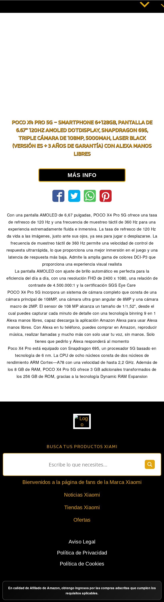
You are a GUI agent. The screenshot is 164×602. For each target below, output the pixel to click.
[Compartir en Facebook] (58, 196)
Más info (82, 175)
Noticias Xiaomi (82, 495)
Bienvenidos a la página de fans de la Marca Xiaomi (82, 482)
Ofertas (81, 520)
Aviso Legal (82, 542)
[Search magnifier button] (150, 464)
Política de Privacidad (82, 553)
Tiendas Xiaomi (82, 507)
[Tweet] (74, 196)
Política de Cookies (82, 564)
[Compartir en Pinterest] (106, 196)
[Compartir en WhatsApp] (90, 196)
